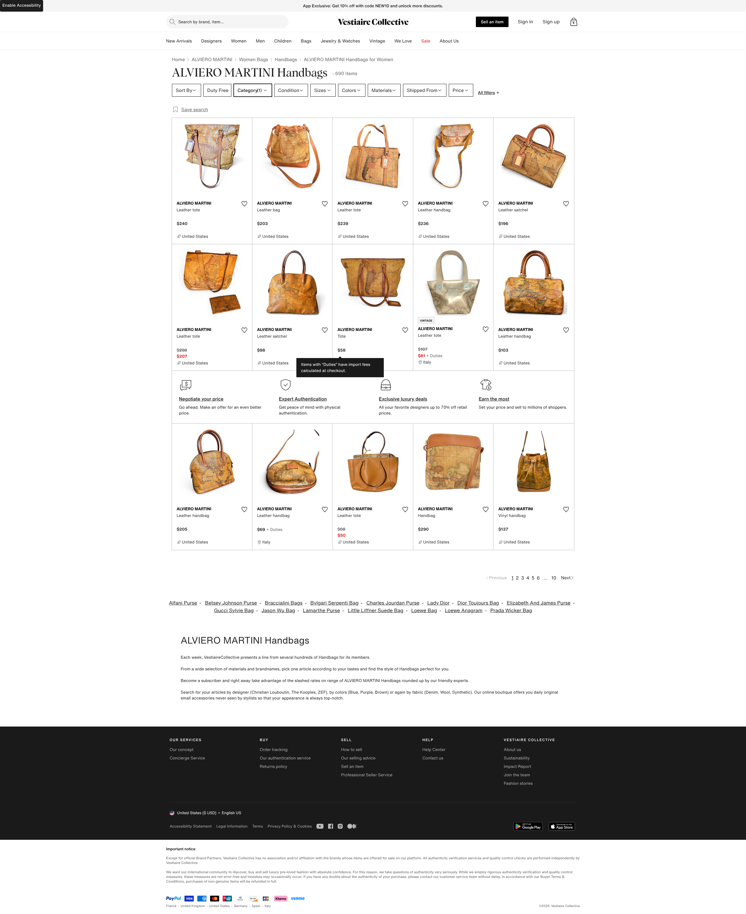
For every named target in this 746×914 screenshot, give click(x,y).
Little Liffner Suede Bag (376, 610)
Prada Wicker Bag (511, 610)
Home (178, 59)
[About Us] (463, 41)
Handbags (286, 59)
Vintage (377, 41)
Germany (241, 906)
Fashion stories (518, 783)
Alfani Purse (183, 603)
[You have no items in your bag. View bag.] (574, 22)
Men (260, 41)
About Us (449, 41)
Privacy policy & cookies (290, 826)
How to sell (351, 750)
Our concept (181, 750)
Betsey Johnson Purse (231, 603)
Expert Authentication (303, 398)
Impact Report (517, 767)
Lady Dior (438, 603)
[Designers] (226, 41)
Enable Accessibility (21, 5)
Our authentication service (285, 758)
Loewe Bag (424, 610)
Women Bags (253, 59)
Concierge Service (187, 758)
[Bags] (316, 41)
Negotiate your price (201, 398)
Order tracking (274, 750)
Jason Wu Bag (278, 610)
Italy (268, 906)
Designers (211, 41)
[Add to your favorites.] (244, 203)
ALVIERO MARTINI (211, 59)
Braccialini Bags (283, 603)
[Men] (269, 41)
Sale (425, 41)
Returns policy (273, 767)
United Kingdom (193, 906)
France (171, 906)
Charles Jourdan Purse (392, 603)
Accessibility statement (191, 826)
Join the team (517, 775)
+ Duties (434, 356)
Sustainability (517, 758)
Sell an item (492, 22)
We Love (403, 41)
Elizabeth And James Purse (539, 603)
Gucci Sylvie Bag (234, 610)
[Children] (296, 41)
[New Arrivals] (196, 41)
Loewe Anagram (464, 610)
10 (553, 577)
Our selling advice (358, 758)
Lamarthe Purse (321, 610)
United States (219, 906)
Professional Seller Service (366, 775)
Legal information (231, 826)
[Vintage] (390, 41)
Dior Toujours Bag (478, 603)
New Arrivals (179, 41)
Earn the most (494, 398)
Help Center (434, 750)
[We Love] (416, 41)
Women (239, 41)
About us (512, 750)
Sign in (525, 22)
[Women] (251, 41)
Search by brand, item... (201, 22)
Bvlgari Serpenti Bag (334, 603)
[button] (574, 22)
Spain (256, 906)
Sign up (551, 22)
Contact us (433, 758)
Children (283, 41)
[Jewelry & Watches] (364, 41)
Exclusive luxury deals (403, 398)
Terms (257, 826)
